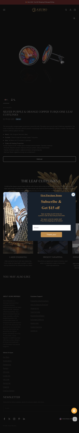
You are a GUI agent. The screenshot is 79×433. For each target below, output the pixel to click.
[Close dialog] (73, 194)
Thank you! (51, 235)
